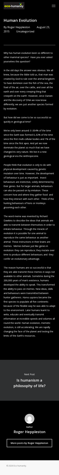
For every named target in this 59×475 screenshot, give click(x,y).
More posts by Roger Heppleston (29, 443)
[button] (53, 5)
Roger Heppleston (18, 27)
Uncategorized (25, 31)
